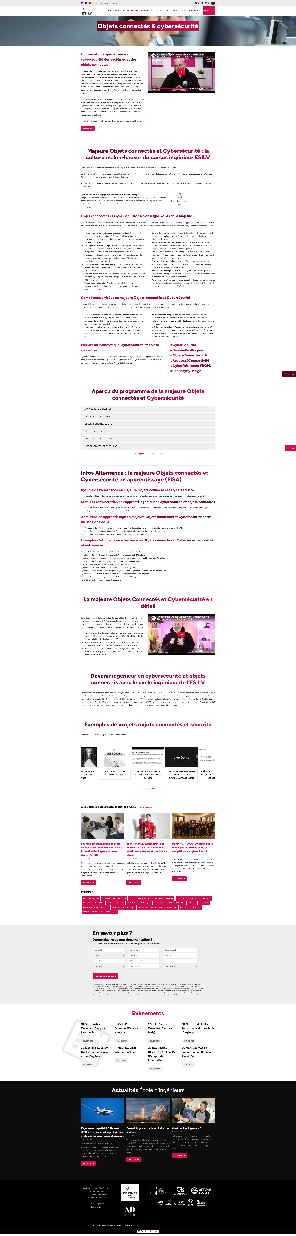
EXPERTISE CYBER (94, 431)
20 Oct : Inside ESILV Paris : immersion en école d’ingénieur (198, 1028)
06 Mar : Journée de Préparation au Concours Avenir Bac (197, 1052)
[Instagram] (195, 4)
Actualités (148, 1090)
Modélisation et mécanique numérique (158, 907)
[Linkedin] (209, 4)
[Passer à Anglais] (82, 3)
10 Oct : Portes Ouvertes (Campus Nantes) (126, 1028)
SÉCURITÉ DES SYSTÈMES (97, 416)
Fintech (192, 903)
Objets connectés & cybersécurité (100, 911)
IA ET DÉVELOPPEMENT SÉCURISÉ (101, 446)
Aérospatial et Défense (124, 907)
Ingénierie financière (190, 907)
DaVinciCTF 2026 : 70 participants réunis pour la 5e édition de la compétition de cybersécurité (192, 847)
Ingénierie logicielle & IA (114, 898)
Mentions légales (107, 1225)
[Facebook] (202, 4)
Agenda (107, 3)
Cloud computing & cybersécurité (194, 898)
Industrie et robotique (139, 903)
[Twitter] (205, 4)
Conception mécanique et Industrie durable (151, 898)
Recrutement (96, 1207)
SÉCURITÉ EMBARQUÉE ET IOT (99, 424)
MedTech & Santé (116, 903)
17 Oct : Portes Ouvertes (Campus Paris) (160, 1028)
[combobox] (143, 950)
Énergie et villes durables (96, 907)
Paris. (116, 121)
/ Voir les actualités (144, 807)
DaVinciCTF (85, 186)
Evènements (148, 1013)
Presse (95, 3)
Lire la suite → (88, 882)
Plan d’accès (96, 1225)
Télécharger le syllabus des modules (148, 453)
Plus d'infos (88, 1041)
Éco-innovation (91, 898)
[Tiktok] (199, 4)
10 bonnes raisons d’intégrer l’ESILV (125, 1225)
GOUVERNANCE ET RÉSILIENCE (99, 439)
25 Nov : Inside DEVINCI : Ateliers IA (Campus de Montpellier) (161, 1054)
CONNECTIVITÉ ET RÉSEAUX (98, 409)
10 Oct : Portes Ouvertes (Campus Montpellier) (93, 1028)
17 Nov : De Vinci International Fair (125, 1050)
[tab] (148, 409)
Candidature (88, 128)
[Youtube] (213, 4)
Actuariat (204, 903)
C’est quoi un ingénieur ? (186, 1128)
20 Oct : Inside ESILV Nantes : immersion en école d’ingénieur (95, 1052)
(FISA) (139, 121)
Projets (114, 3)
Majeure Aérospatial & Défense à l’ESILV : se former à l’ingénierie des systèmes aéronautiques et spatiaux (102, 1132)
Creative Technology (93, 903)
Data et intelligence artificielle (169, 903)
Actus (101, 3)
